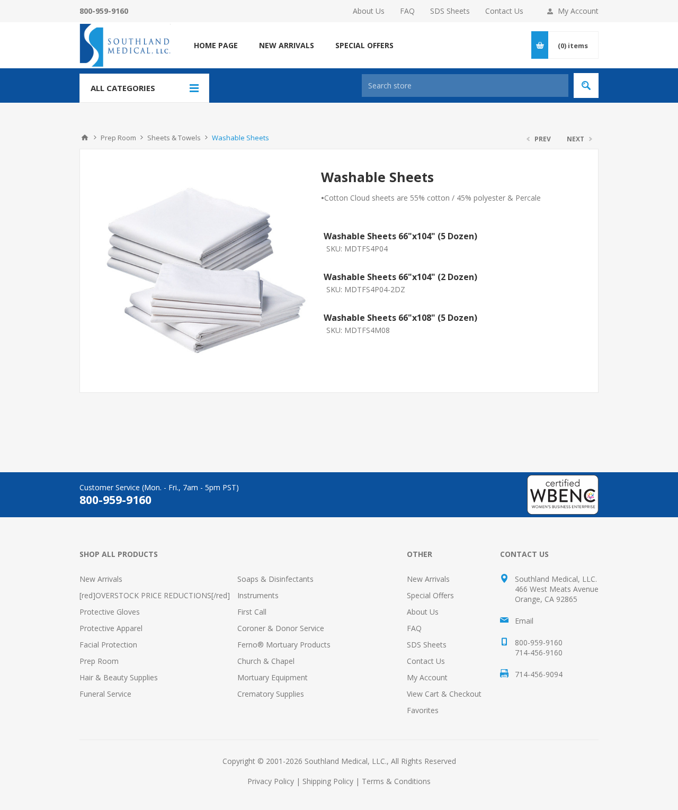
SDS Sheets (450, 11)
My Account (578, 11)
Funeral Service (105, 694)
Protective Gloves (109, 612)
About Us (369, 11)
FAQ (407, 11)
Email (524, 621)
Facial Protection (108, 645)
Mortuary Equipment (272, 677)
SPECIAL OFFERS (364, 45)
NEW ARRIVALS (286, 45)
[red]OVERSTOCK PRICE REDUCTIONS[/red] (154, 595)
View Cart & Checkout (444, 694)
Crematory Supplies (270, 694)
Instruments (258, 595)
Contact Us (504, 11)
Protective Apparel (110, 628)
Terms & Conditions (396, 781)
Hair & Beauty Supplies (118, 677)
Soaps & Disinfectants (275, 579)
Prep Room (99, 661)
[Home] (84, 137)
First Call (251, 612)
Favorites (423, 710)
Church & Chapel (266, 661)
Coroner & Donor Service (280, 628)
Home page (216, 45)
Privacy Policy (270, 781)
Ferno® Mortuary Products (284, 645)
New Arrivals (100, 579)
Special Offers (430, 595)
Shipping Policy (327, 781)
